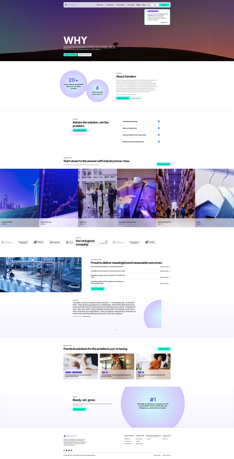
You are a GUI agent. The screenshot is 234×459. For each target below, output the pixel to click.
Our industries (120, 5)
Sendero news (139, 443)
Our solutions (109, 5)
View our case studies (97, 288)
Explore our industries (84, 54)
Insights (138, 5)
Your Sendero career (79, 409)
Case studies (130, 5)
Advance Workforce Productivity (134, 135)
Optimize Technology (130, 121)
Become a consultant (153, 435)
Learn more (164, 22)
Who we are (100, 5)
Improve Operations (130, 128)
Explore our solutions (70, 54)
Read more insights (164, 349)
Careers (148, 438)
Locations (165, 438)
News (143, 5)
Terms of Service (166, 455)
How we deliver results (79, 130)
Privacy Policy (157, 455)
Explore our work (136, 98)
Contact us (164, 5)
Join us (154, 5)
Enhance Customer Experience (133, 142)
